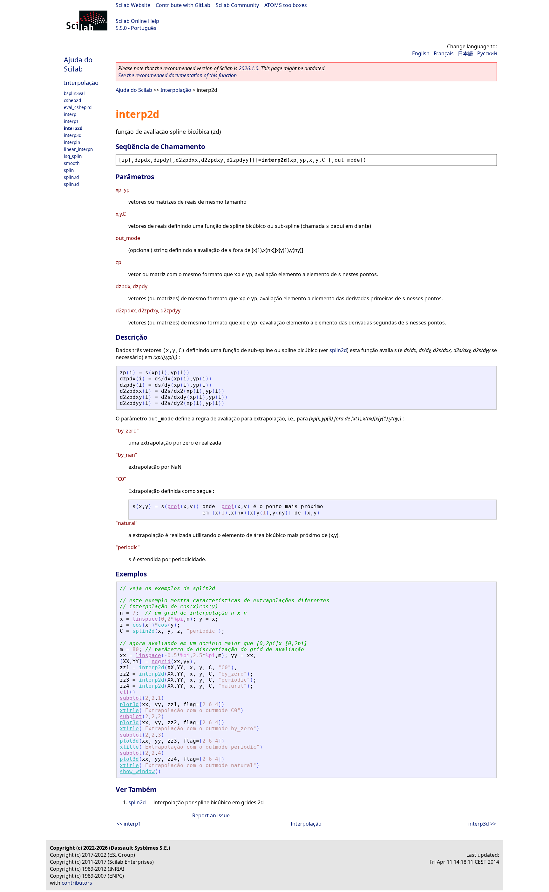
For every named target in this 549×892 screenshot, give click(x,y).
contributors (77, 882)
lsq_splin (73, 156)
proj (173, 506)
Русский (487, 53)
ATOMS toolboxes (285, 5)
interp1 (71, 121)
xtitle (129, 710)
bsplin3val (74, 93)
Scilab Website (133, 5)
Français (444, 53)
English (421, 53)
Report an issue (211, 815)
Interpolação (81, 82)
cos (137, 625)
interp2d (73, 128)
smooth (71, 163)
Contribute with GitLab (183, 5)
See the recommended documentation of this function (177, 75)
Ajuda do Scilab (78, 64)
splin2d (71, 177)
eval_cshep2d (78, 107)
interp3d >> (482, 823)
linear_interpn (78, 149)
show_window (137, 771)
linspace (145, 619)
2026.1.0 (248, 68)
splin (69, 170)
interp (70, 114)
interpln (72, 142)
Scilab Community (237, 5)
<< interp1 (129, 823)
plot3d (129, 704)
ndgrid (161, 661)
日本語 (465, 53)
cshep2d (72, 100)
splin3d (71, 184)
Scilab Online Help (137, 20)
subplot (131, 698)
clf (124, 692)
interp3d (72, 135)
